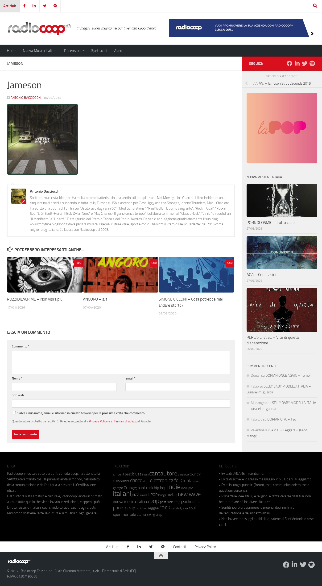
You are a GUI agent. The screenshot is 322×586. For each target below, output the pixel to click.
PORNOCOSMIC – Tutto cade (271, 222)
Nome (17, 378)
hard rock (145, 488)
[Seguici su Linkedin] (297, 63)
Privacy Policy (98, 421)
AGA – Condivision (262, 274)
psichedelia (191, 501)
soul (192, 508)
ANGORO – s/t (95, 299)
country (195, 474)
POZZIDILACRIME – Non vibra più (34, 299)
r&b (126, 508)
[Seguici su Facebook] (289, 63)
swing (151, 514)
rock (164, 507)
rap (132, 508)
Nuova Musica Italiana (40, 50)
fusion (195, 481)
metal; (172, 494)
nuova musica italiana (131, 501)
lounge (162, 495)
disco (146, 481)
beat (128, 474)
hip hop (160, 487)
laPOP (152, 495)
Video (118, 50)
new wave (189, 494)
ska (185, 508)
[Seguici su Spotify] (312, 63)
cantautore (163, 473)
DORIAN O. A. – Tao (281, 419)
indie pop (187, 488)
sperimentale (124, 514)
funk (187, 480)
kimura (143, 495)
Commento (20, 346)
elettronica (161, 480)
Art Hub (9, 6)
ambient (118, 474)
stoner (141, 514)
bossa (145, 474)
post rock (166, 502)
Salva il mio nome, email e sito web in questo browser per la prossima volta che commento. (81, 413)
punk (118, 508)
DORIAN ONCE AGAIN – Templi (288, 375)
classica (183, 474)
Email (130, 378)
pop (154, 501)
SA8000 (13, 479)
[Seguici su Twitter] (304, 63)
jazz (135, 494)
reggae (153, 508)
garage (118, 488)
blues (136, 474)
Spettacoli (99, 50)
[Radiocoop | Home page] (39, 28)
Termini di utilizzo (125, 421)
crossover (121, 480)
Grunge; (130, 488)
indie (174, 487)
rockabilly (176, 508)
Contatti (179, 547)
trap (159, 514)
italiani (122, 494)
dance (136, 480)
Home (11, 50)
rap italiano (141, 508)
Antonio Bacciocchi (26, 98)
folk (178, 480)
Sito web (18, 395)
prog (176, 502)
